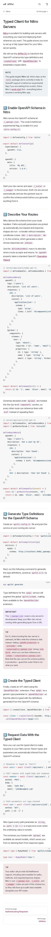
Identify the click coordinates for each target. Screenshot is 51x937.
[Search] (39, 4)
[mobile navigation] (47, 4)
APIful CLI (22, 53)
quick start (16, 89)
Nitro (5, 33)
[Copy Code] (46, 137)
